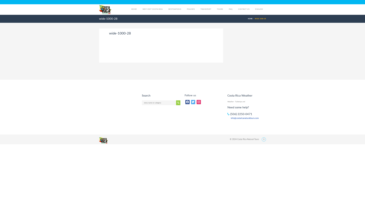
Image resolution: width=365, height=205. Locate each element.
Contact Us (244, 9)
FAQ (230, 9)
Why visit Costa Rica (153, 9)
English (259, 9)
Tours (220, 9)
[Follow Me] (193, 102)
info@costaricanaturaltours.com (245, 118)
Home (134, 9)
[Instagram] (199, 102)
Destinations (174, 9)
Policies (191, 9)
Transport (205, 9)
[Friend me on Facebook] (187, 102)
